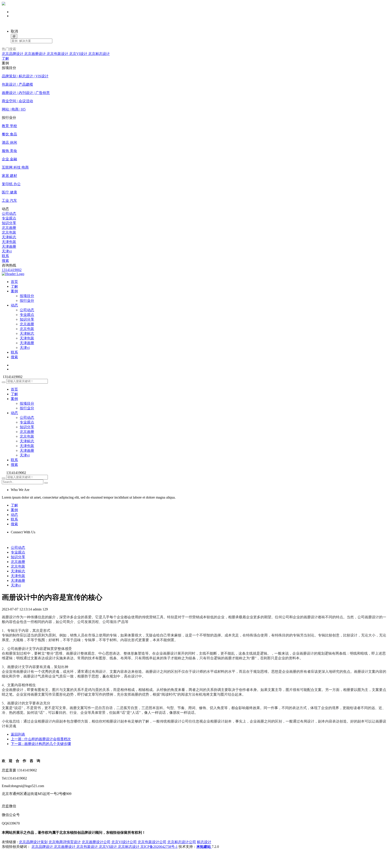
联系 (5, 256)
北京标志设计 (99, 54)
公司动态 (9, 213)
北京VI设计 (78, 54)
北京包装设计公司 (152, 842)
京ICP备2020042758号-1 (159, 847)
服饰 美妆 (9, 151)
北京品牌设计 (13, 54)
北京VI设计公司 (124, 842)
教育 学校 (9, 126)
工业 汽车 (9, 200)
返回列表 (18, 734)
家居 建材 (9, 176)
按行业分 (27, 300)
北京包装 (9, 232)
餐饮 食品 (9, 134)
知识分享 (9, 223)
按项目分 (27, 296)
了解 (5, 58)
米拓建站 (204, 847)
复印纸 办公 (11, 184)
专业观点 (9, 218)
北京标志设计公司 (181, 842)
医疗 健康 (9, 192)
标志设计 (204, 842)
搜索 (5, 261)
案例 (14, 399)
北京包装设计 (58, 54)
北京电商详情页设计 (64, 842)
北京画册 (9, 228)
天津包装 (9, 242)
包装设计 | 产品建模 (17, 84)
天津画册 (9, 246)
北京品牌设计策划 (33, 842)
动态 (14, 413)
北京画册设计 (35, 54)
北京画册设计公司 (96, 842)
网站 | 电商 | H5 (14, 109)
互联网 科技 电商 (15, 167)
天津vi (7, 251)
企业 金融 (9, 159)
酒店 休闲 (9, 142)
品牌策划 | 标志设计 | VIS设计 (25, 76)
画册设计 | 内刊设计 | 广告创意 (26, 93)
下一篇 (41, 744)
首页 (14, 389)
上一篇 (41, 739)
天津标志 (9, 237)
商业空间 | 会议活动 (17, 101)
